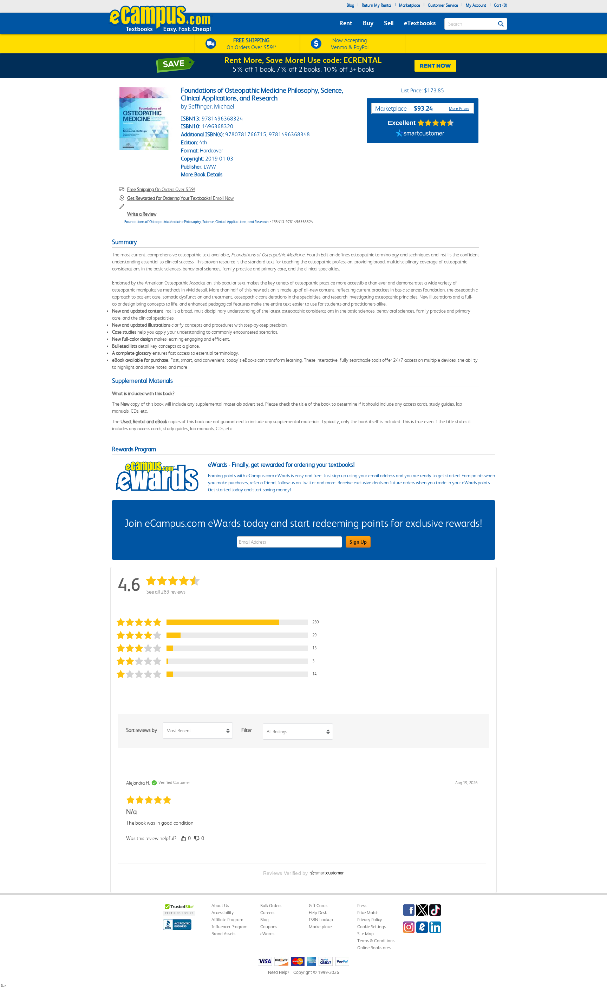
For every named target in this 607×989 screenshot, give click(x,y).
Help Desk (318, 912)
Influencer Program (229, 926)
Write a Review (141, 214)
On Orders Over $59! (161, 189)
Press (361, 905)
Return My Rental (376, 5)
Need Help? (278, 972)
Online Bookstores (374, 947)
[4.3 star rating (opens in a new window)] (435, 122)
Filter (246, 730)
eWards (267, 933)
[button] (220, 622)
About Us (220, 905)
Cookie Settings (371, 926)
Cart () (500, 5)
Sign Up (358, 542)
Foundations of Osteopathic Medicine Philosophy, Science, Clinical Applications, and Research (196, 222)
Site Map (365, 933)
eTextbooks (420, 23)
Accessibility (222, 912)
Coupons (268, 926)
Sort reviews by (141, 730)
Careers (267, 912)
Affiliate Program (227, 919)
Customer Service (443, 5)
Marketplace (409, 5)
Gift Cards (318, 905)
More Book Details (201, 174)
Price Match (368, 912)
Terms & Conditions (375, 940)
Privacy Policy (369, 919)
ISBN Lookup (321, 919)
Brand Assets (223, 933)
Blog (350, 5)
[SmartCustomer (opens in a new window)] (420, 134)
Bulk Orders (270, 905)
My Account (476, 5)
